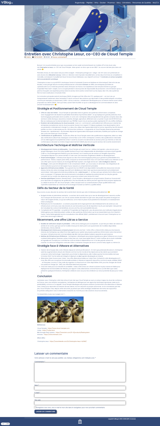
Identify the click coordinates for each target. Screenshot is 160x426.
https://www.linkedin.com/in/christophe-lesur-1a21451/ (68, 341)
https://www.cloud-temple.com (59, 328)
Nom (36, 385)
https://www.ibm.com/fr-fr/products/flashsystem (73, 332)
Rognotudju (80, 3)
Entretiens (126, 3)
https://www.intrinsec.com (53, 334)
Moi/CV (156, 3)
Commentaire (39, 361)
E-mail (37, 392)
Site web (37, 400)
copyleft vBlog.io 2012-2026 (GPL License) (122, 419)
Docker (103, 3)
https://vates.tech (48, 330)
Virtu (96, 3)
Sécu (119, 3)
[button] (5, 424)
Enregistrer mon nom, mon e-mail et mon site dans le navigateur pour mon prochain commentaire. (70, 407)
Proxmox (111, 3)
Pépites (89, 3)
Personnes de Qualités (141, 3)
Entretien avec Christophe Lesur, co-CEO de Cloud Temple (78, 54)
